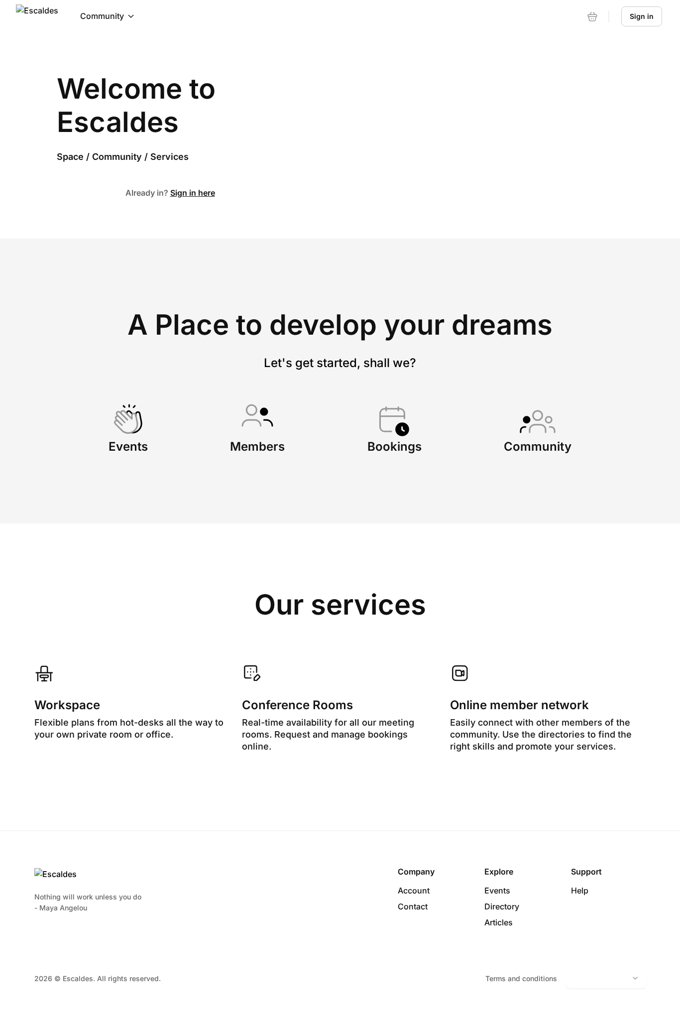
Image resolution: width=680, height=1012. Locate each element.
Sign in (642, 16)
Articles (498, 922)
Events (497, 890)
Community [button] (102, 16)
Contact (413, 906)
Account (414, 890)
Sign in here (192, 193)
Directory (501, 906)
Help (579, 890)
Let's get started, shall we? (340, 363)
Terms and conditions (521, 978)
